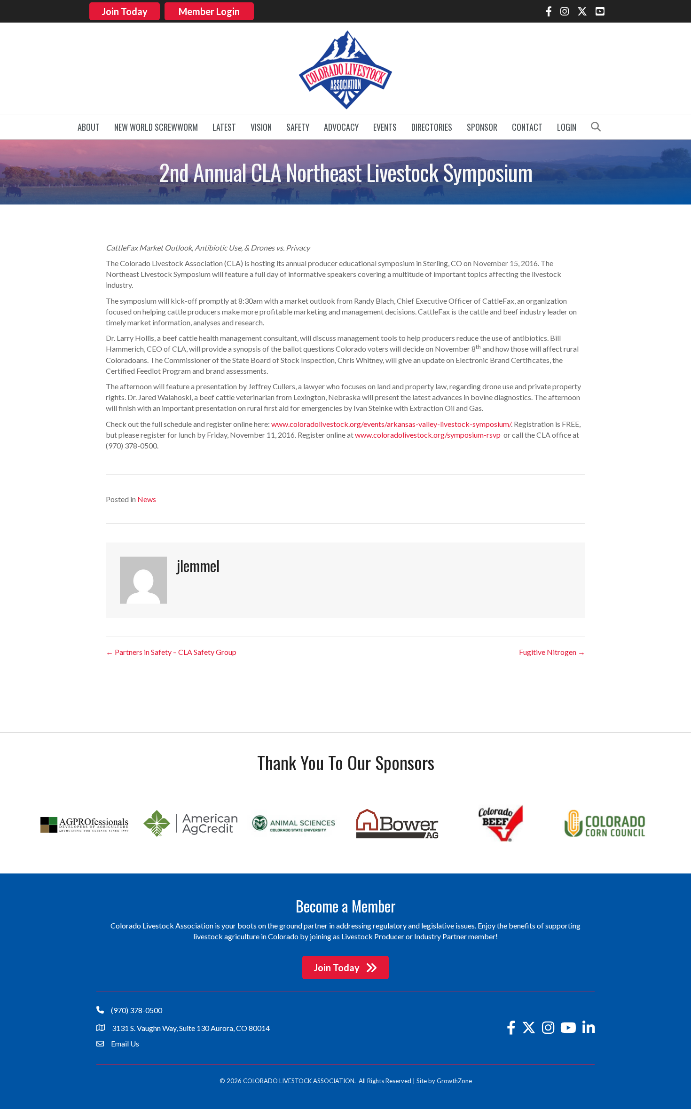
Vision (261, 127)
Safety (297, 127)
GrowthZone (454, 1081)
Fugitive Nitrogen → (552, 651)
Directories (431, 127)
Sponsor (482, 127)
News (146, 499)
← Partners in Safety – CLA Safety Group (171, 651)
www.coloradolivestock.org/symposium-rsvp (428, 434)
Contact (527, 127)
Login (566, 127)
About (89, 127)
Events (385, 127)
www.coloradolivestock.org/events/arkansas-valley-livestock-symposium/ (391, 423)
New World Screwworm (156, 127)
